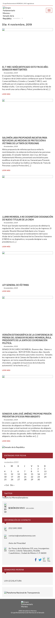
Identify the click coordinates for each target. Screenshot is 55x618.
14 (25, 474)
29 (32, 479)
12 (12, 474)
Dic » (12, 485)
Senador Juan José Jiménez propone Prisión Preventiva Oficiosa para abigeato (26, 415)
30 (39, 479)
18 (5, 477)
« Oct (6, 485)
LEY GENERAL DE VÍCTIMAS (15, 285)
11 (5, 474)
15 (32, 474)
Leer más (6, 94)
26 (12, 479)
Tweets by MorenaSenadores (15, 497)
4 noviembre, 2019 (11, 73)
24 (45, 477)
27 (18, 479)
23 (39, 477)
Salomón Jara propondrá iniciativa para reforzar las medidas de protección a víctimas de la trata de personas (24, 140)
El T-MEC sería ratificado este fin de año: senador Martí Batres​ (25, 68)
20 (18, 477)
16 (39, 474)
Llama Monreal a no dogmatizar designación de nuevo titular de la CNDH (27, 218)
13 (18, 474)
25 (5, 479)
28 (25, 479)
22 (32, 477)
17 (45, 474)
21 (25, 477)
